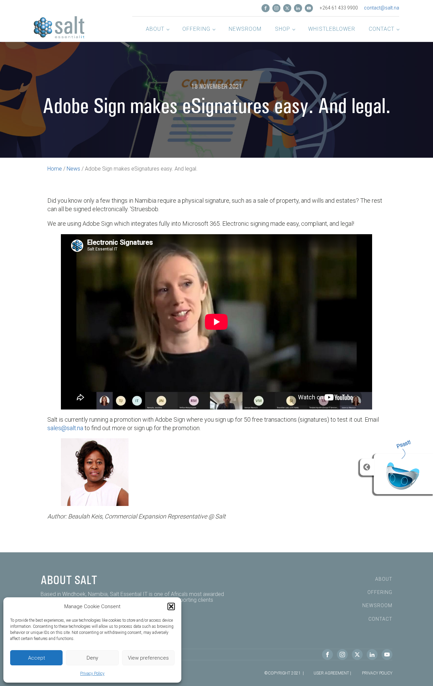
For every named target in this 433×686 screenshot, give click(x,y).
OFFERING (196, 29)
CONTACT (381, 29)
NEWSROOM (245, 29)
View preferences (148, 658)
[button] (171, 606)
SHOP (282, 29)
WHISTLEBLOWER (331, 29)
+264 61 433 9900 (339, 7)
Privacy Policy (92, 673)
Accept (36, 658)
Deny (92, 658)
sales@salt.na (65, 427)
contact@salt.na (381, 7)
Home (54, 168)
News (73, 168)
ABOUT (383, 579)
